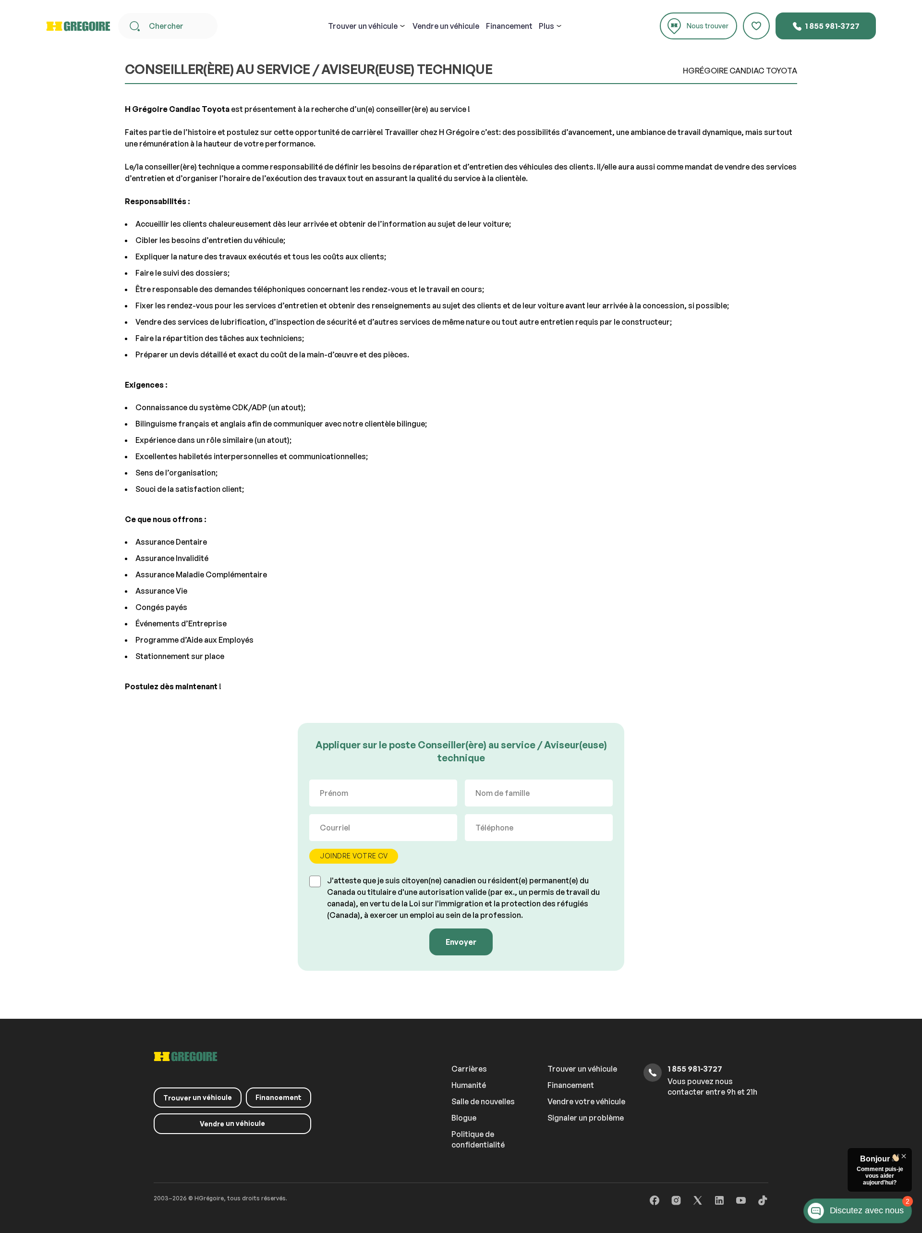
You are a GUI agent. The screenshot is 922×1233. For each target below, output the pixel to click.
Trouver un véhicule (582, 1069)
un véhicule (363, 26)
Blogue (463, 1118)
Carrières (469, 1069)
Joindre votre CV (354, 856)
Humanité (468, 1085)
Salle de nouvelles (483, 1101)
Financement (509, 26)
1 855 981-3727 (831, 26)
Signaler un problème (585, 1118)
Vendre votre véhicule (586, 1101)
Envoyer (461, 942)
